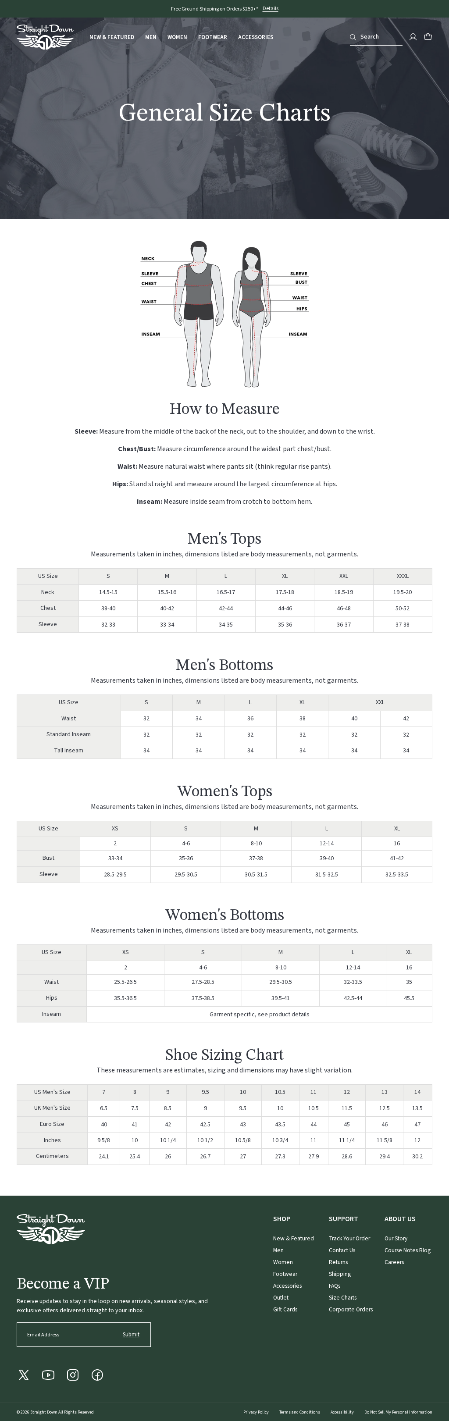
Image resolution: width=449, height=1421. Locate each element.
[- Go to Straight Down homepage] (51, 1229)
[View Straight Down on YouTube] (48, 1375)
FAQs (334, 1286)
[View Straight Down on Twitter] (24, 1375)
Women (177, 37)
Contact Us (342, 1250)
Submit (131, 1335)
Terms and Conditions (299, 1412)
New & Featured (111, 37)
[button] (428, 36)
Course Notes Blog (408, 1250)
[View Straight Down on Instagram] (73, 1375)
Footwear (212, 37)
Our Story (396, 1238)
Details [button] (270, 9)
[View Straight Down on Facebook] (97, 1375)
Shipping (340, 1274)
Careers (394, 1262)
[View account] (413, 36)
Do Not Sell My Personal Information (398, 1412)
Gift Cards (285, 1309)
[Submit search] (353, 37)
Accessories (255, 37)
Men (151, 37)
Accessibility (342, 1412)
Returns (338, 1262)
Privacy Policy (256, 1412)
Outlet (281, 1297)
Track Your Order (349, 1238)
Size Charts (342, 1297)
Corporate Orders (351, 1309)
